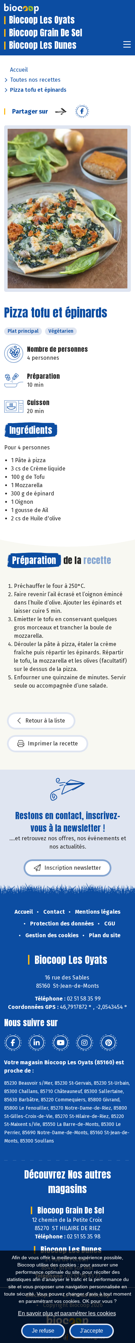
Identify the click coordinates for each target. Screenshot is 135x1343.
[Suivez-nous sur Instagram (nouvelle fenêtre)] (84, 1042)
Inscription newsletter (72, 868)
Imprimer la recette (53, 743)
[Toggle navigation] (127, 46)
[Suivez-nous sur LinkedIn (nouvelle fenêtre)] (36, 1042)
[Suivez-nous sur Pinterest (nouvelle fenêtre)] (108, 1042)
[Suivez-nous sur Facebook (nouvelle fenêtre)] (12, 1042)
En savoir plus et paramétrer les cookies (67, 1313)
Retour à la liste (45, 720)
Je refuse (43, 1331)
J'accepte (91, 1331)
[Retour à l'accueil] (32, 8)
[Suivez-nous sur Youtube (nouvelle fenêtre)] (60, 1042)
